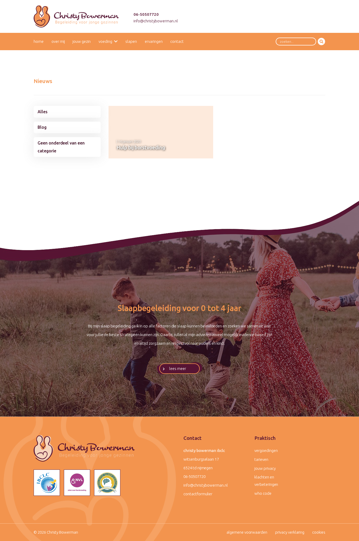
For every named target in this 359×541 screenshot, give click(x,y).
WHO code (262, 493)
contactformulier (197, 494)
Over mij (58, 41)
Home (39, 41)
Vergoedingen (266, 450)
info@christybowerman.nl (156, 21)
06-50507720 (146, 14)
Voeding (105, 41)
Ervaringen (154, 41)
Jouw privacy (264, 468)
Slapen (131, 41)
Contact (177, 41)
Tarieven (261, 459)
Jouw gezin (82, 41)
